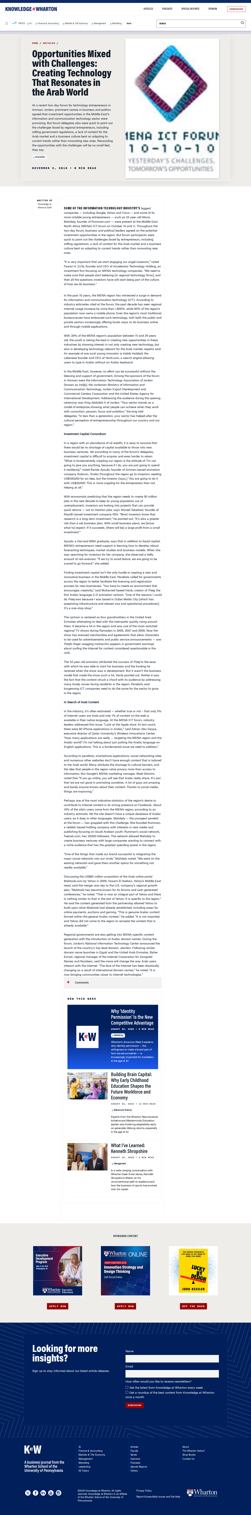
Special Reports (190, 9)
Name (130, 1351)
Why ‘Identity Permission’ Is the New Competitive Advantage (132, 1017)
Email (129, 1366)
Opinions (135, 1459)
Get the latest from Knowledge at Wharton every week (166, 1388)
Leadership (84, 1467)
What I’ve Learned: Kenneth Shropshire (129, 1148)
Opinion (212, 9)
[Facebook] (35, 1493)
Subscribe (236, 9)
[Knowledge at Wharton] (31, 9)
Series (133, 1455)
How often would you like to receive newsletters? (159, 1381)
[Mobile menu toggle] (6, 23)
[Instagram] (58, 1493)
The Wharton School (193, 1451)
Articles (148, 9)
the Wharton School (91, 1497)
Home (35, 43)
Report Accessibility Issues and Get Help (158, 1497)
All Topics (84, 1471)
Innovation (40, 157)
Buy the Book (193, 1306)
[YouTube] (51, 1493)
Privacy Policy (144, 1491)
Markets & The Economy (76, 24)
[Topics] (14, 24)
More (129, 24)
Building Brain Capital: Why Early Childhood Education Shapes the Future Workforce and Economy (131, 1086)
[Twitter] (28, 1493)
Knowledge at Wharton (98, 1491)
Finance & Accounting (48, 24)
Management (100, 24)
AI (30, 24)
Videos (134, 1471)
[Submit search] (242, 23)
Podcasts (167, 9)
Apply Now (57, 1306)
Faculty (134, 1451)
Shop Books (189, 1455)
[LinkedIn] (43, 1493)
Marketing (117, 24)
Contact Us (188, 1459)
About (185, 1447)
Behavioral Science (123, 1110)
